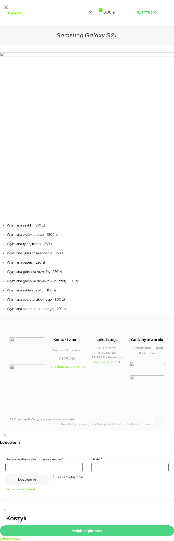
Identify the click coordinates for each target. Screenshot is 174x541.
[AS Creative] (13, 12)
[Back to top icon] (159, 419)
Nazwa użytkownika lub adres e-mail (34, 459)
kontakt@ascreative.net (67, 366)
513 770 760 (146, 12)
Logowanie (27, 479)
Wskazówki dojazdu (107, 362)
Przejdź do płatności (87, 531)
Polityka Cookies (138, 424)
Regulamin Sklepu (74, 424)
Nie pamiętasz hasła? (20, 489)
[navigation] (87, 523)
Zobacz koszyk (11, 538)
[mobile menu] (74, 12)
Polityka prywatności (107, 424)
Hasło (96, 459)
